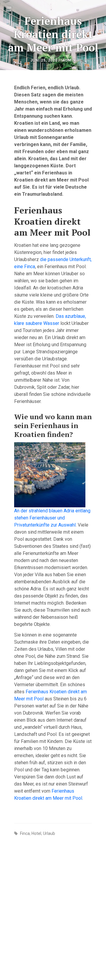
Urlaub (49, 833)
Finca (25, 833)
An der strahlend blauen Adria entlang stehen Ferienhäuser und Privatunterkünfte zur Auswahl (52, 518)
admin (69, 60)
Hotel (36, 833)
